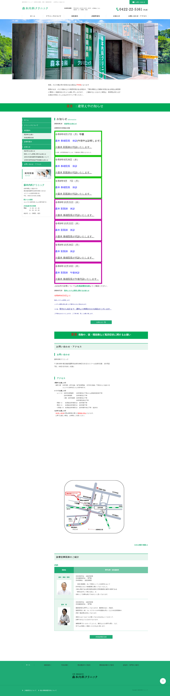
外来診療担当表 (83, 286)
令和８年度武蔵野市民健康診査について (36, 157)
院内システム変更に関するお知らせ (76, 290)
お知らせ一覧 (101, 322)
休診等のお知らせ (70, 124)
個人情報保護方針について (48, 690)
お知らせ (116, 16)
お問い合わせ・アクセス (137, 16)
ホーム (32, 16)
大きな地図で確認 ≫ (141, 545)
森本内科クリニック (35, 9)
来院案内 (74, 16)
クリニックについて (53, 16)
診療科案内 (95, 16)
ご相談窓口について (30, 690)
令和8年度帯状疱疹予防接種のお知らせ (36, 160)
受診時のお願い (29, 134)
